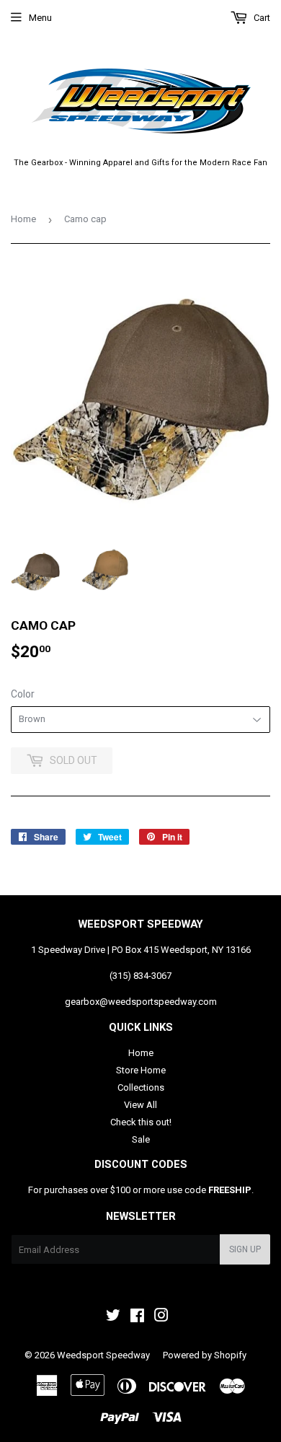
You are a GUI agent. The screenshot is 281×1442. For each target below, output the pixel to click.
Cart (260, 17)
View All (140, 1104)
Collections (140, 1087)
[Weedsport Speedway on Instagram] (161, 1317)
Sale (141, 1139)
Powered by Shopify (204, 1355)
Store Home (141, 1070)
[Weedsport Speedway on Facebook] (137, 1317)
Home (23, 219)
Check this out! (140, 1122)
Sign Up (245, 1249)
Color (23, 694)
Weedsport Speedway (103, 1355)
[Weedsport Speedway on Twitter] (113, 1317)
